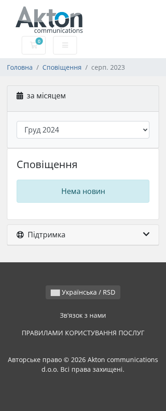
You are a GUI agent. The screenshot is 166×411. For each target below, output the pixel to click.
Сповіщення (62, 67)
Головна (20, 67)
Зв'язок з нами (83, 315)
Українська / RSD (87, 292)
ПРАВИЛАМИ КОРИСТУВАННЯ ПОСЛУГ (83, 332)
